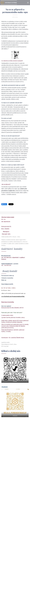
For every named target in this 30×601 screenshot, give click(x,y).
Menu (28, 2)
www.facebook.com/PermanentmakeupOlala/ (13, 296)
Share (5, 204)
